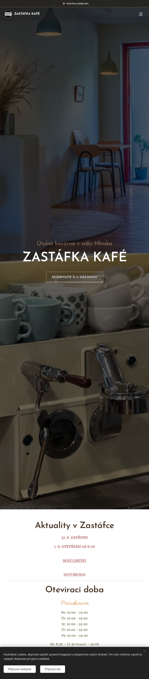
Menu (140, 14)
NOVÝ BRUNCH (74, 574)
